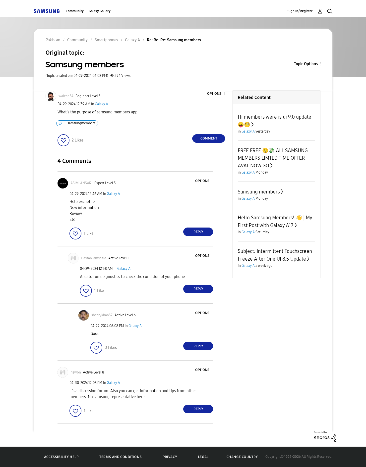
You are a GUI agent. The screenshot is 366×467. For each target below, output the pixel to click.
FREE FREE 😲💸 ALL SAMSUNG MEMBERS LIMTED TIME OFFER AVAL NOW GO (273, 158)
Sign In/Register (300, 11)
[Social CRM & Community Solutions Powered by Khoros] (325, 436)
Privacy (170, 457)
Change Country (242, 457)
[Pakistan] (47, 11)
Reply (198, 232)
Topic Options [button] (306, 63)
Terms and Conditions (120, 457)
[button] (216, 94)
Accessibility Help (61, 457)
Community (75, 11)
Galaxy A (101, 104)
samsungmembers (81, 123)
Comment (208, 138)
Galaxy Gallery (100, 11)
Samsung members (259, 192)
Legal (203, 457)
